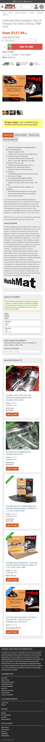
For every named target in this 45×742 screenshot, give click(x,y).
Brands (3, 713)
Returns (3, 705)
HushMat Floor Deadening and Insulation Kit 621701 (18, 453)
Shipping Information (7, 682)
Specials (4, 717)
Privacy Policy (5, 692)
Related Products (10, 140)
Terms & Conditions (7, 695)
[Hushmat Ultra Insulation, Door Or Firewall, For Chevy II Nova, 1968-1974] (22, 88)
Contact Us (28, 1)
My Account (5, 727)
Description (8, 135)
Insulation (32, 13)
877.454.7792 (18, 1)
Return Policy (5, 680)
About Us (4, 688)
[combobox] (22, 351)
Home (4, 13)
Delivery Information (7, 690)
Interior (10, 13)
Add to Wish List (9, 57)
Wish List (4, 731)
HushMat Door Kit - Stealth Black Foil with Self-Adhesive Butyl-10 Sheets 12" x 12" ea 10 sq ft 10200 (21, 508)
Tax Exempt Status (6, 684)
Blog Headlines (6, 719)
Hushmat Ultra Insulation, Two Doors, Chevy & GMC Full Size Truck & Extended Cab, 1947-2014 (21, 619)
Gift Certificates (6, 715)
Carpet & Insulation (20, 13)
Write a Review (26, 54)
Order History (5, 729)
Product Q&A (34, 135)
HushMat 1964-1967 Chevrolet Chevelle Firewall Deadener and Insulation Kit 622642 (18, 397)
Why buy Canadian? (7, 686)
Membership (5, 736)
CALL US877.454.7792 (37, 63)
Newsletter (4, 733)
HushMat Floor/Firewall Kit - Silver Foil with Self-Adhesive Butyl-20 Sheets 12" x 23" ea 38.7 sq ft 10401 (21, 564)
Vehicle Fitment (21, 135)
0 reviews (15, 54)
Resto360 (4, 678)
